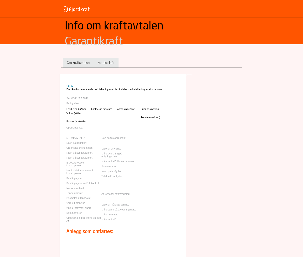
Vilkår (70, 86)
